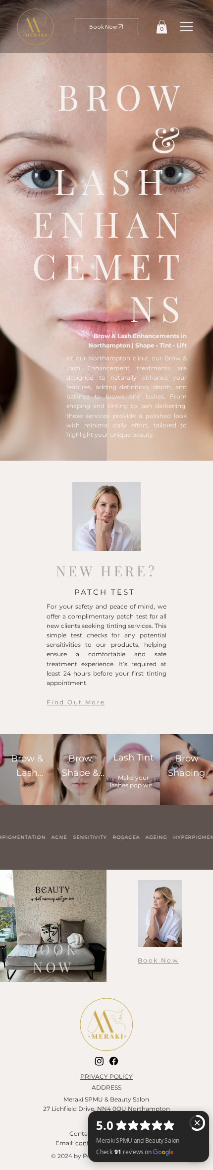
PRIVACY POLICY (106, 1076)
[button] (161, 26)
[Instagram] (99, 1061)
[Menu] (187, 26)
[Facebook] (113, 1061)
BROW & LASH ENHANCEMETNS (109, 201)
